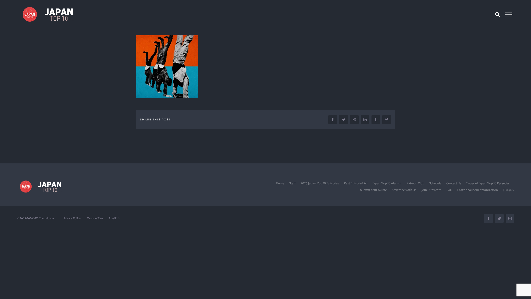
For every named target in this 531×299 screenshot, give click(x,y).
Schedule (435, 183)
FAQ (449, 190)
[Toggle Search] (497, 14)
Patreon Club (415, 183)
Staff (292, 183)
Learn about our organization (477, 190)
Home (280, 183)
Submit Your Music (373, 190)
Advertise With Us (404, 190)
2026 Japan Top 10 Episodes (320, 183)
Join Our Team (431, 190)
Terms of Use (95, 218)
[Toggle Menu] (508, 14)
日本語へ (508, 190)
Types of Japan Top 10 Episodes (487, 183)
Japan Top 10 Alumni (387, 183)
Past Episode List (356, 183)
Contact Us (453, 183)
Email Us (114, 218)
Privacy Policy (72, 218)
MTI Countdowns (43, 218)
